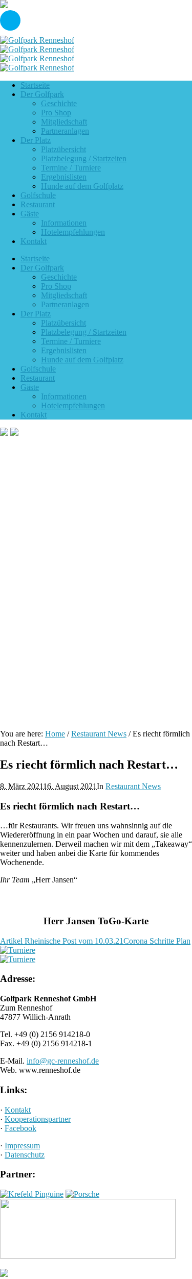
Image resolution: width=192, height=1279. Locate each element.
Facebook (20, 1128)
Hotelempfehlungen (73, 405)
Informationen (64, 396)
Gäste (29, 387)
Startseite (35, 258)
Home (55, 733)
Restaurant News (98, 733)
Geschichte (59, 277)
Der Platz (35, 313)
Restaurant (37, 378)
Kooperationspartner (38, 1119)
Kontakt (33, 414)
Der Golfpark (42, 267)
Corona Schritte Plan (156, 941)
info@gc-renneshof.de (63, 1060)
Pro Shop (56, 286)
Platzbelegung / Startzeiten (83, 332)
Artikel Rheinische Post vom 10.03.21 (61, 941)
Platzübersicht (63, 322)
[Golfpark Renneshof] (37, 45)
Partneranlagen (65, 304)
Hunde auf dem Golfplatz (82, 359)
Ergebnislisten (64, 350)
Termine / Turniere (71, 341)
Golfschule (38, 368)
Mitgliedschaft (64, 295)
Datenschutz (25, 1154)
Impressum (22, 1145)
